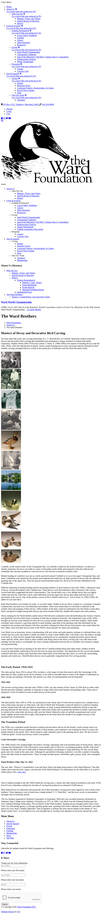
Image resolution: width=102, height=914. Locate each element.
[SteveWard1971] (11, 469)
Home (9, 7)
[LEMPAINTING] (11, 388)
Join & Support (12, 74)
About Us (10, 9)
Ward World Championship (28, 52)
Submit (5, 904)
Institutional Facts (24, 292)
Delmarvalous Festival (26, 59)
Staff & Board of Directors (28, 21)
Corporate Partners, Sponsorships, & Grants (35, 88)
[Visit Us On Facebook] (2, 118)
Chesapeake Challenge (26, 54)
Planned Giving (23, 85)
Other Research (23, 42)
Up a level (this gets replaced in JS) (21, 11)
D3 (18, 912)
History (20, 23)
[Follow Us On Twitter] (7, 118)
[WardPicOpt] (11, 489)
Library (20, 40)
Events (14, 47)
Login (8, 111)
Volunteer (21, 100)
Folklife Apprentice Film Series (30, 229)
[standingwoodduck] (11, 450)
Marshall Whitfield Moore (33, 290)
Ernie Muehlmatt (29, 285)
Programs (16, 64)
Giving (15, 78)
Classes (20, 69)
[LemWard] (11, 429)
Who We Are (17, 14)
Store (19, 93)
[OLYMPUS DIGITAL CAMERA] (11, 510)
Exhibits (20, 38)
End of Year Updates (25, 90)
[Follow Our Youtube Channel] (9, 118)
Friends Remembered (26, 280)
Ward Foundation (13, 323)
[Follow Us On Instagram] (4, 118)
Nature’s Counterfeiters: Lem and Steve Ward (31, 297)
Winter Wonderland (25, 62)
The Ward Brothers (14, 294)
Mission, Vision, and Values (28, 19)
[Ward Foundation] (46, 182)
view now (22, 772)
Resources (21, 45)
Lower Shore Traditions (27, 35)
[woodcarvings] (11, 562)
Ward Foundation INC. (26, 907)
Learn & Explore (13, 26)
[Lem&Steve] (11, 368)
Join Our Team (18, 95)
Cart (8, 114)
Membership (22, 260)
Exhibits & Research (20, 30)
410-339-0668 (48, 104)
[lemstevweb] (11, 409)
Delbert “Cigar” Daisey (32, 282)
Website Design (7, 912)
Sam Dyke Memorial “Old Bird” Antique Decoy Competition (43, 57)
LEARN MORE (34, 310)
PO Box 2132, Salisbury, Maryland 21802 (21, 104)
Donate (20, 83)
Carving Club (22, 71)
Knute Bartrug (28, 287)
